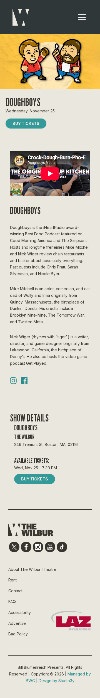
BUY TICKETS (25, 123)
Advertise (17, 623)
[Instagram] (13, 381)
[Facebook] (24, 381)
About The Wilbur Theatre (32, 569)
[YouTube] (50, 547)
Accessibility (19, 612)
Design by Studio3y (56, 680)
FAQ (12, 601)
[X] (14, 547)
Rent (12, 580)
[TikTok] (62, 547)
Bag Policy (18, 634)
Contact (15, 590)
